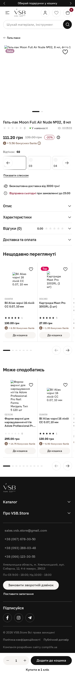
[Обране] (56, 12)
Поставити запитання (18, 593)
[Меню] (7, 12)
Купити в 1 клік (37, 670)
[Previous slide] (8, 162)
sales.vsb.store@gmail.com (26, 530)
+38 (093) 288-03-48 (20, 548)
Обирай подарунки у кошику (37, 3)
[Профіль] (45, 12)
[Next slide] (66, 162)
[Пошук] (67, 24)
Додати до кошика (51, 660)
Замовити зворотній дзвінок (31, 585)
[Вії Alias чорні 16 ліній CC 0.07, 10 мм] (20, 280)
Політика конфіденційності (21, 639)
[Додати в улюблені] (65, 51)
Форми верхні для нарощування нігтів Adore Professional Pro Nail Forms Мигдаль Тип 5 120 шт (19, 422)
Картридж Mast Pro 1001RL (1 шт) (52, 304)
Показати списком (16, 175)
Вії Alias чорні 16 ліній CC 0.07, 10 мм (19, 304)
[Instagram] (18, 617)
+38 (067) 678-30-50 (20, 539)
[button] (37, 206)
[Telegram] (29, 617)
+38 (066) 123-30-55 (20, 556)
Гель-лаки (13, 37)
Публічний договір (56, 639)
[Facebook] (7, 617)
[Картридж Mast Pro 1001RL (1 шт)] (54, 280)
